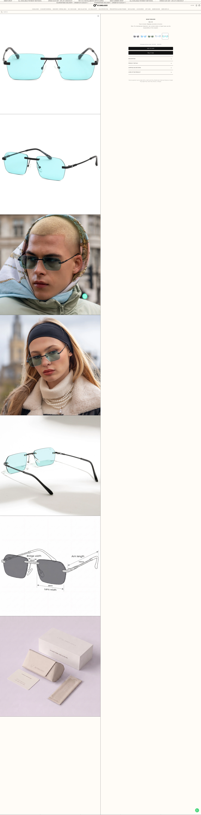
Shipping (149, 24)
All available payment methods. (53, 0)
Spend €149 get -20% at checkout (83, 0)
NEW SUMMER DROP (28, 0)
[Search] (1, 12)
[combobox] (101, 12)
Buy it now (151, 53)
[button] (35, 9)
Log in (192, 5)
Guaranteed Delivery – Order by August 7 (80, 2)
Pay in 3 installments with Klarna (113, 0)
